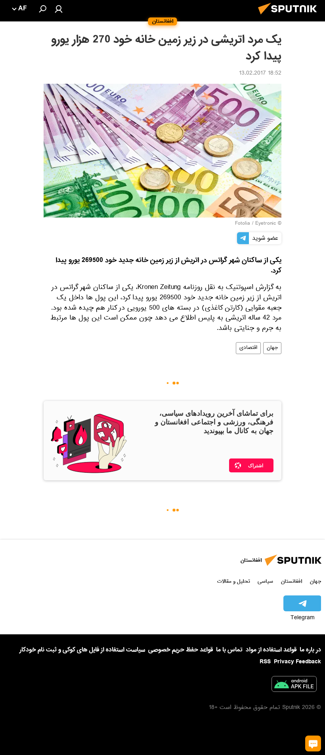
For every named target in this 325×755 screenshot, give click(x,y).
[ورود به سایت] (59, 9)
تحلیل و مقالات (233, 581)
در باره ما (310, 649)
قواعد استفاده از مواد (271, 649)
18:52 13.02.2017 (260, 73)
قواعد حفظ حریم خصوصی (180, 649)
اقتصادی (248, 348)
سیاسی (265, 581)
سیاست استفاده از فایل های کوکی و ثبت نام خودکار (82, 649)
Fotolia (242, 224)
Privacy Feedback (297, 662)
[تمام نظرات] (313, 743)
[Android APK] (294, 685)
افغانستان (291, 581)
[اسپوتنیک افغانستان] (290, 16)
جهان (272, 348)
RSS (265, 661)
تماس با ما (229, 650)
